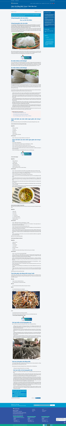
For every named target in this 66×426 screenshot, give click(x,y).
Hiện (30, 20)
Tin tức (33, 411)
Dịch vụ (40, 3)
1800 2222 (53, 0)
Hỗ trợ (46, 3)
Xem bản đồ (15, 418)
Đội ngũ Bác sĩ (37, 3)
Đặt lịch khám (12, 0)
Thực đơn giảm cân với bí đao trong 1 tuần (19, 112)
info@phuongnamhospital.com (49, 39)
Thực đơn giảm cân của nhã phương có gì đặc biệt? (20, 114)
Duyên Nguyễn (14, 11)
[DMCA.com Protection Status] (47, 425)
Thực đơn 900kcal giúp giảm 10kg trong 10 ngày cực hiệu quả (22, 115)
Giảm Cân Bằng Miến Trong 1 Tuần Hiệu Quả (23, 6)
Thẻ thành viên (17, 0)
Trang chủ (31, 3)
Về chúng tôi (33, 409)
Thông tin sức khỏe (44, 410)
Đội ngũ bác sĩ (33, 410)
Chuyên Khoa (43, 3)
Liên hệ (48, 3)
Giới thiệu (34, 3)
